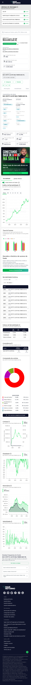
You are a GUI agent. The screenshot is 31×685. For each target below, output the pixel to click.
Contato (6, 645)
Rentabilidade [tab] (6, 178)
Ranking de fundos (8, 599)
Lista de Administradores (10, 605)
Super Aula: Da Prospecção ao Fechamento (14, 622)
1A (10, 193)
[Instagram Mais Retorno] (4, 593)
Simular (19, 82)
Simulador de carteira (9, 616)
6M (8, 193)
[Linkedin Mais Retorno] (22, 593)
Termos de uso (7, 649)
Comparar (8, 82)
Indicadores (7, 189)
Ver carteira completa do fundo (16, 415)
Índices (27, 88)
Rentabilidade (18, 88)
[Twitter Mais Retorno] (11, 593)
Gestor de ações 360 (9, 632)
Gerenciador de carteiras (10, 610)
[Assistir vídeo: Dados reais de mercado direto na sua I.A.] (15, 155)
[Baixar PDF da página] (6, 85)
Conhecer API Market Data (15, 173)
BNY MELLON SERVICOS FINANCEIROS (11, 48)
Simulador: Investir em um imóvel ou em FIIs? (14, 636)
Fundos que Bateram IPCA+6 (10, 627)
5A (17, 193)
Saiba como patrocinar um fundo (7, 8)
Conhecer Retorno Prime (15, 270)
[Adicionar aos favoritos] (3, 85)
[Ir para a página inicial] (16, 2)
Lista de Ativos (7, 601)
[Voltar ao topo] (27, 652)
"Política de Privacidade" (14, 676)
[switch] (3, 182)
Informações (7, 88)
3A (15, 193)
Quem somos (7, 641)
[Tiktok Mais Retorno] (19, 593)
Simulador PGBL (7, 634)
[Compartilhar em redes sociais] (9, 85)
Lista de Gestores (8, 603)
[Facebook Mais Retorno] (15, 593)
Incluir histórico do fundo (12, 182)
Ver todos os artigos (15, 563)
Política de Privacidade (9, 647)
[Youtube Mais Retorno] (8, 593)
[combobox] (8, 283)
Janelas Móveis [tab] (18, 178)
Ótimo (4, 193)
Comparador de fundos (9, 614)
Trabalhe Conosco (8, 643)
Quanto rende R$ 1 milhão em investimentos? (15, 630)
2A (12, 193)
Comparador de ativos (9, 612)
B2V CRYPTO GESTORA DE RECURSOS (10, 51)
